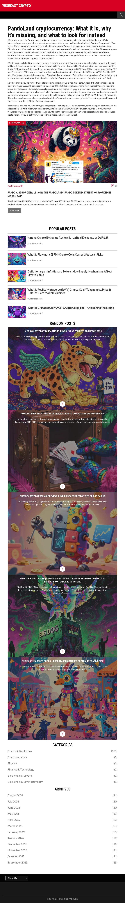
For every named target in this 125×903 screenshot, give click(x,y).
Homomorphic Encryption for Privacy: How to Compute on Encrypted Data (62, 413)
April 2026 (62, 819)
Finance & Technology (62, 769)
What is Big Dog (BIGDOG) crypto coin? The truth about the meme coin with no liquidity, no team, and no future (62, 580)
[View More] (62, 404)
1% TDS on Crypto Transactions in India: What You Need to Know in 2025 (62, 331)
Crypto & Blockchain (62, 751)
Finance (62, 763)
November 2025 (62, 850)
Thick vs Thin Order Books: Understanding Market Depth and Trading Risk (63, 661)
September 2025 (62, 862)
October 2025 (62, 856)
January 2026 (62, 838)
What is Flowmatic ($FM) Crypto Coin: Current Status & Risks (65, 254)
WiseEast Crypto (16, 6)
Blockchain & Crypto (62, 775)
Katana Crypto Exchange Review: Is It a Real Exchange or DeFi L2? (67, 237)
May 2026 (62, 813)
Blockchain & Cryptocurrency (62, 781)
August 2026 (62, 795)
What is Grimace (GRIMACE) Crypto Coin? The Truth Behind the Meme (70, 307)
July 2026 (62, 801)
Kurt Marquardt (15, 186)
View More (14, 210)
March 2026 (62, 825)
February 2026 (62, 831)
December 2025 (62, 844)
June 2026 (62, 807)
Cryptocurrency (62, 757)
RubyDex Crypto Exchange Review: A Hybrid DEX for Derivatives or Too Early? (62, 496)
